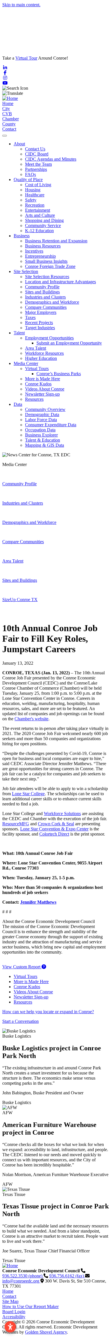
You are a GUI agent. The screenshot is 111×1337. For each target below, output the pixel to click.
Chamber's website (31, 718)
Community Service (43, 225)
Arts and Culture (40, 215)
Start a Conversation (20, 1021)
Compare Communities (46, 307)
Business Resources (43, 246)
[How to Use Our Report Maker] (44, 966)
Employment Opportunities (49, 337)
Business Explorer (41, 435)
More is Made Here (42, 378)
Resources (34, 399)
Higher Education (41, 358)
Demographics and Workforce (52, 302)
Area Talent (35, 348)
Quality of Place (28, 179)
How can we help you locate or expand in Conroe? (48, 1011)
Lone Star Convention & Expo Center (54, 828)
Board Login (13, 1311)
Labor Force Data (41, 419)
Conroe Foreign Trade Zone (50, 266)
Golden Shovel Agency (46, 1332)
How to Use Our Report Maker (30, 1306)
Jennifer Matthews (38, 902)
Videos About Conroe (44, 389)
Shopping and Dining (44, 220)
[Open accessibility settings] (10, 1326)
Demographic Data (42, 414)
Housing (32, 189)
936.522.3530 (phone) (23, 1275)
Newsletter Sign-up (42, 394)
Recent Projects (39, 322)
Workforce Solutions (62, 813)
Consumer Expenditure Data (50, 424)
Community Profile (42, 286)
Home (7, 103)
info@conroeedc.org (21, 1281)
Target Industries (40, 327)
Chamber (10, 118)
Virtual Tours (37, 368)
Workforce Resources (44, 353)
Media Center (26, 363)
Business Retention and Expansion (56, 240)
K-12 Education (39, 230)
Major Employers (40, 312)
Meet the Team (38, 164)
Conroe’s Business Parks (58, 373)
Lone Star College (28, 793)
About (19, 143)
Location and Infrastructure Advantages (60, 281)
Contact (9, 129)
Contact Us (35, 148)
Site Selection (26, 271)
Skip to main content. (21, 4)
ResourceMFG (15, 823)
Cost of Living (38, 184)
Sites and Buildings (42, 291)
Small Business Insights (46, 261)
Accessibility (13, 1316)
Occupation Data (40, 429)
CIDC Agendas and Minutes (50, 159)
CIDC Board (36, 154)
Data (18, 404)
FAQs (30, 174)
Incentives (34, 251)
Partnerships (36, 169)
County (9, 123)
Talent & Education (42, 440)
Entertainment (37, 210)
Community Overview (45, 409)
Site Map (10, 1301)
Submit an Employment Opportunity (69, 343)
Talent (19, 332)
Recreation (34, 205)
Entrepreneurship (40, 256)
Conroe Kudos (38, 383)
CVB (7, 113)
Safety (30, 200)
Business (22, 235)
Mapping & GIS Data (44, 445)
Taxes (30, 317)
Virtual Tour (26, 58)
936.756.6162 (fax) (67, 1275)
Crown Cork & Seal (56, 823)
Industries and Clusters (45, 297)
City (6, 108)
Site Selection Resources (47, 276)
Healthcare (34, 194)
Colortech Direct (54, 834)
